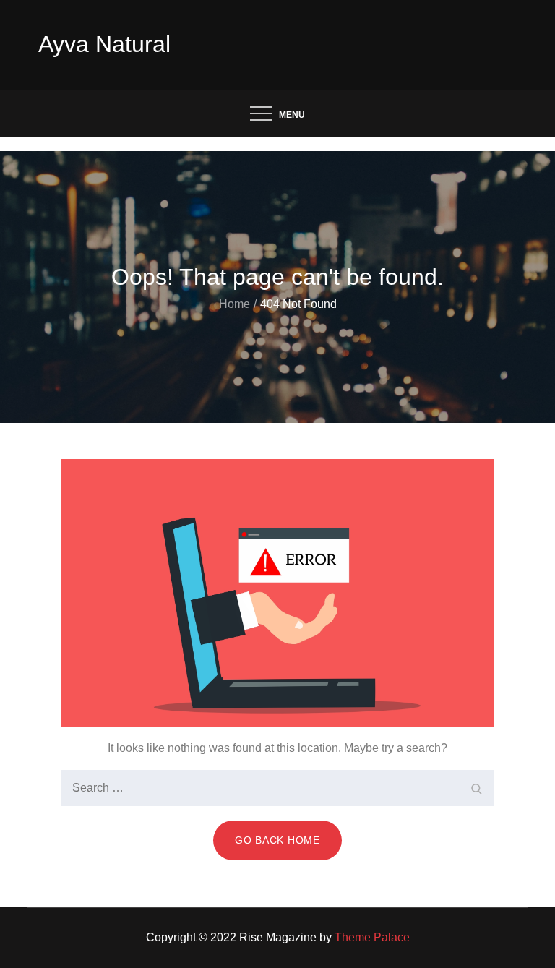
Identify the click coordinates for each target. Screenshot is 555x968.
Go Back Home (277, 840)
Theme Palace (372, 937)
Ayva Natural (104, 44)
